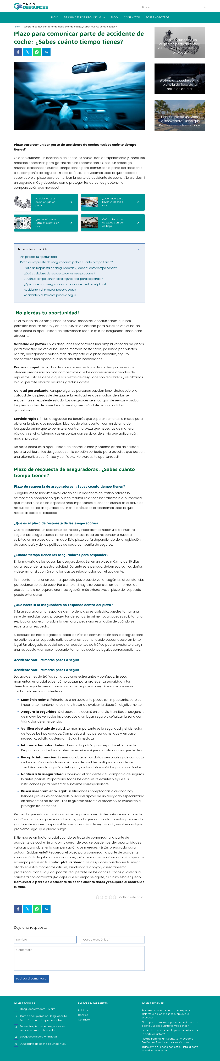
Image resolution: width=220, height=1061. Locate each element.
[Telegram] (46, 52)
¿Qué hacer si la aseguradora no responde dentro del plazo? (65, 284)
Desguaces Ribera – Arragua (38, 1036)
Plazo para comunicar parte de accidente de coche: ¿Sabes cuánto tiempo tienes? (170, 1024)
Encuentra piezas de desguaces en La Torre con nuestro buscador (44, 1028)
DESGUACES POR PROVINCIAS (83, 17)
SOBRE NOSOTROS (157, 17)
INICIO (54, 17)
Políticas (83, 1010)
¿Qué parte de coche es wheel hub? (43, 1044)
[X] (27, 52)
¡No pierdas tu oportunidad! (38, 257)
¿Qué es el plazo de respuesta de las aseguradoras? (59, 273)
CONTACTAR (132, 17)
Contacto (84, 1019)
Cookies (83, 1015)
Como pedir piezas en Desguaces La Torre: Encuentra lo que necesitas (43, 1018)
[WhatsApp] (37, 52)
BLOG (114, 17)
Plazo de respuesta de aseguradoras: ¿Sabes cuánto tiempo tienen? (66, 262)
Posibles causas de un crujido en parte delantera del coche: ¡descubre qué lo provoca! (166, 1014)
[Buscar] (205, 7)
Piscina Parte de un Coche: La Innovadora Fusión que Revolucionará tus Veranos (167, 1040)
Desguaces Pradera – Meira (37, 1009)
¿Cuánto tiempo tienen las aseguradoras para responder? (63, 279)
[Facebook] (18, 52)
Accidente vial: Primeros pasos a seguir (50, 290)
